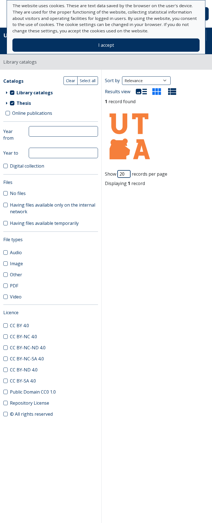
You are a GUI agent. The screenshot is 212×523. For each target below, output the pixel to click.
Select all (88, 80)
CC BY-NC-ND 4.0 (28, 348)
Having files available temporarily (44, 223)
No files (18, 193)
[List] (141, 91)
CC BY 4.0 (19, 325)
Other (16, 275)
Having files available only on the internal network (52, 208)
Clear (70, 80)
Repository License (29, 403)
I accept (106, 45)
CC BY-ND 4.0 (24, 370)
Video (16, 297)
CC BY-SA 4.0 (23, 381)
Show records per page (136, 174)
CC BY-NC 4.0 (23, 337)
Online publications (32, 113)
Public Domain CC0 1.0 (33, 392)
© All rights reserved (31, 414)
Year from (8, 134)
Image (16, 264)
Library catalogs (35, 93)
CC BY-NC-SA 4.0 (27, 359)
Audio (16, 252)
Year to (10, 153)
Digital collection (27, 166)
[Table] (172, 91)
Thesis (24, 103)
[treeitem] (50, 93)
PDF (14, 286)
